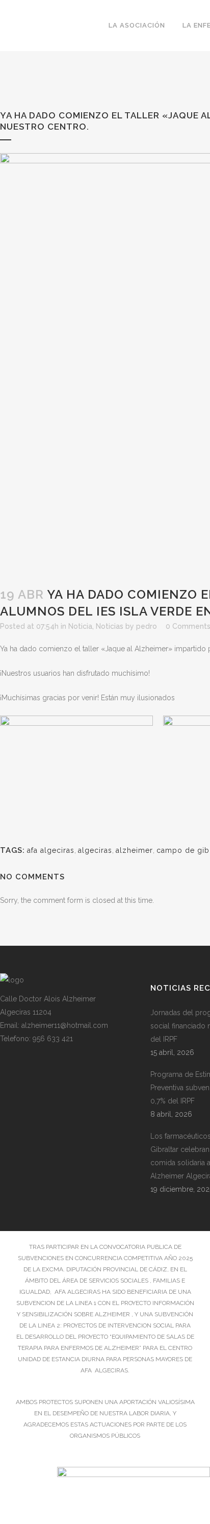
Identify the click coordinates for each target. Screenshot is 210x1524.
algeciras (95, 850)
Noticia (80, 626)
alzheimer (134, 850)
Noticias (109, 626)
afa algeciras (50, 850)
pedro (146, 626)
